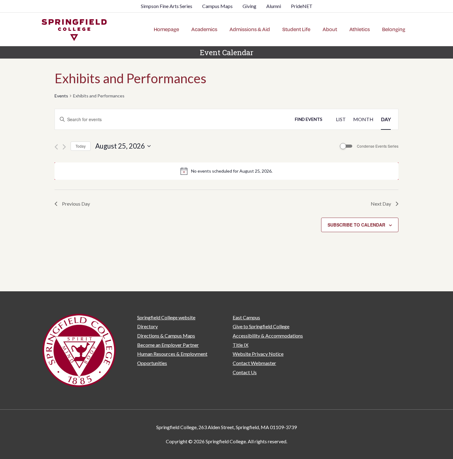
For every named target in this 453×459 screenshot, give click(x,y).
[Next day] (64, 147)
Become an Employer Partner (168, 345)
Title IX (240, 345)
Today (81, 146)
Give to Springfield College (261, 326)
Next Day (381, 204)
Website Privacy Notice (258, 354)
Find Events (308, 119)
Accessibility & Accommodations (268, 335)
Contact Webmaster (254, 363)
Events (61, 95)
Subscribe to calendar (356, 225)
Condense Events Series (377, 146)
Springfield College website (166, 317)
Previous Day (76, 204)
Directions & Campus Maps (166, 335)
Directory (147, 326)
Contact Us (245, 372)
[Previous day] (56, 147)
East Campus (246, 317)
